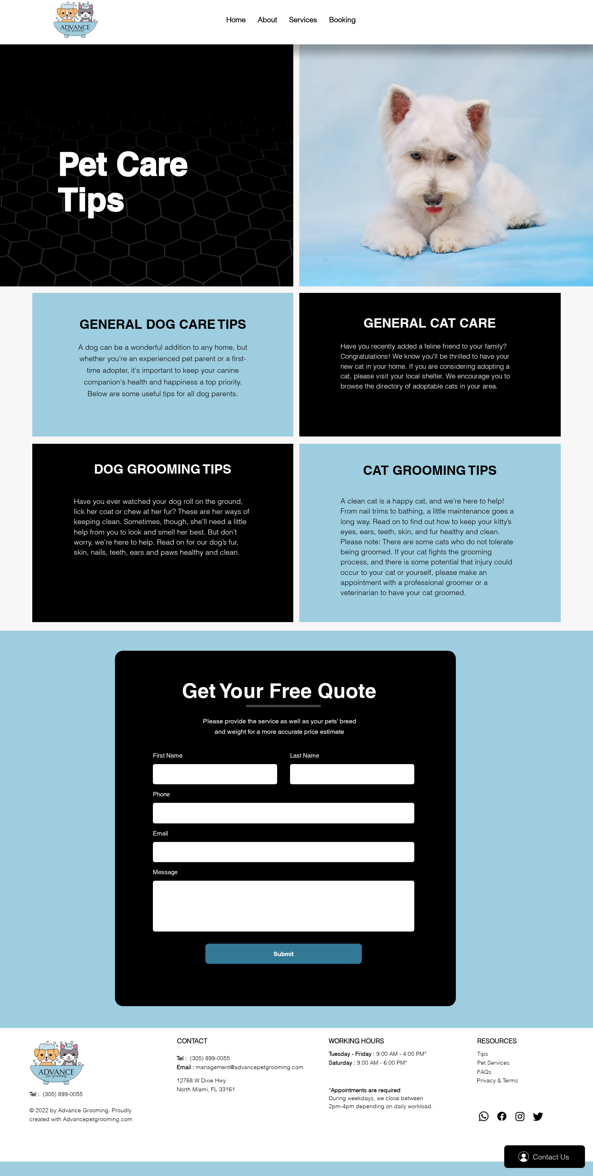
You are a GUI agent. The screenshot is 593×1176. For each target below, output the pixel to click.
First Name (167, 755)
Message (165, 872)
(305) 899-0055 (63, 1094)
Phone (161, 794)
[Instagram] (520, 1116)
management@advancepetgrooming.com (249, 1067)
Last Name (304, 755)
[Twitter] (538, 1116)
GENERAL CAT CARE (429, 322)
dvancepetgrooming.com (99, 1119)
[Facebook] (502, 1116)
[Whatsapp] (484, 1116)
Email (160, 833)
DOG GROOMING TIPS (162, 468)
